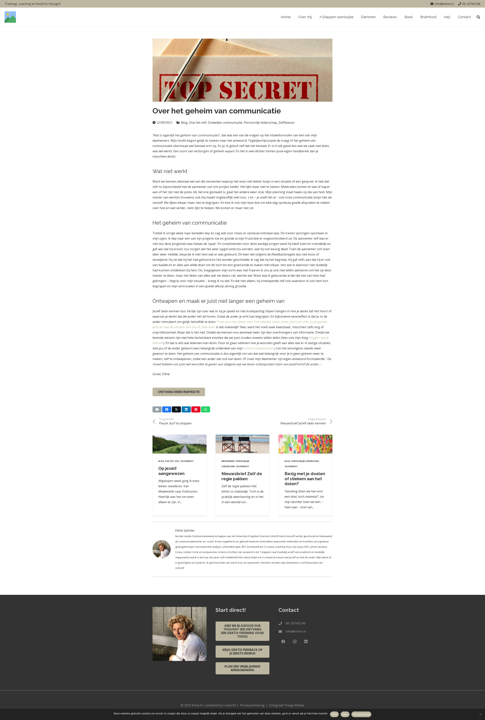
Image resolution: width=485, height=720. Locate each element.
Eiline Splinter (185, 530)
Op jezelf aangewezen (171, 471)
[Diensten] (164, 549)
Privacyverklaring (252, 705)
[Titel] (10, 17)
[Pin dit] (195, 409)
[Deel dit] (166, 409)
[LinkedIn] (306, 641)
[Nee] (480, 714)
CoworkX (229, 705)
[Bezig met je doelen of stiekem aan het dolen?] (305, 444)
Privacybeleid (361, 714)
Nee (345, 714)
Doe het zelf (172, 461)
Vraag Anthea (294, 705)
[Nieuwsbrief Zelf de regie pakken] (243, 444)
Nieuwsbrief (228, 461)
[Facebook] (283, 641)
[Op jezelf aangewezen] (180, 444)
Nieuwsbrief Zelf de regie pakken (241, 476)
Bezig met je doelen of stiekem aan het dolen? (305, 478)
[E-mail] (157, 409)
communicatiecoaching (259, 348)
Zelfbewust (187, 461)
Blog (161, 461)
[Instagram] (294, 641)
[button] (378, 17)
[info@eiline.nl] (282, 631)
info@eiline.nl (296, 631)
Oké (334, 714)
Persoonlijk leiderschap (305, 461)
